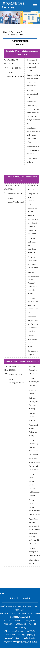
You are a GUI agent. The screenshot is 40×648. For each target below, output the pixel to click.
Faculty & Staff (16, 32)
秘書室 (25, 598)
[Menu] (35, 5)
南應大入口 (16, 598)
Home (5, 32)
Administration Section (14, 35)
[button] (1, 20)
